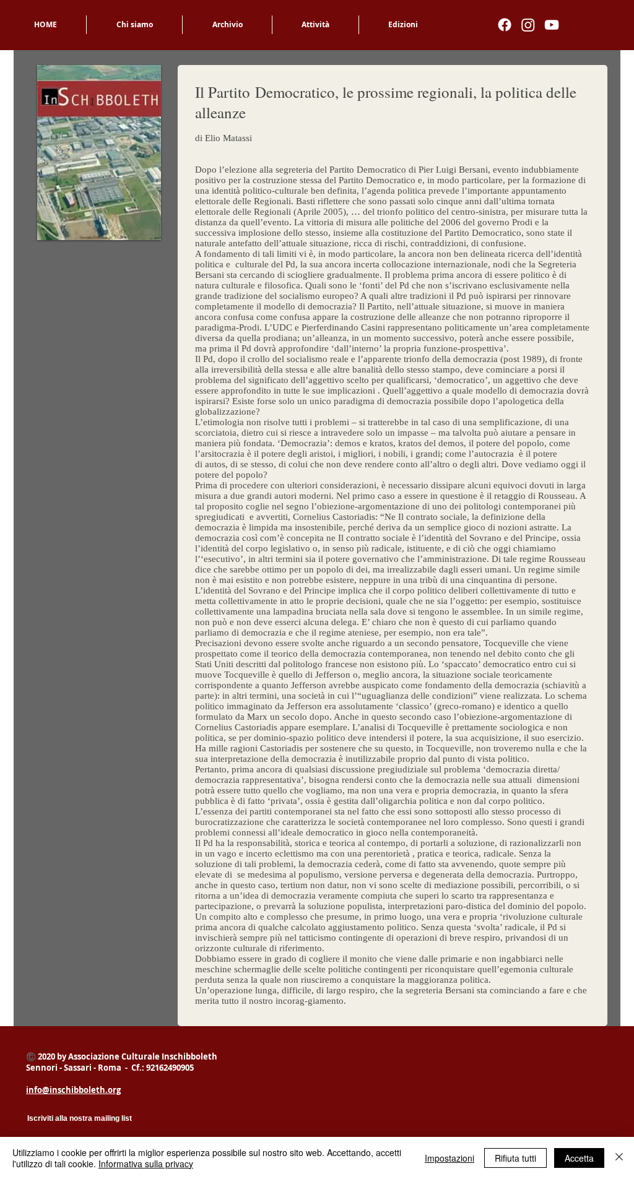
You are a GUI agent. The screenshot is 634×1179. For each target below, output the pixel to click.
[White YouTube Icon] (551, 24)
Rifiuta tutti (515, 1158)
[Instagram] (528, 24)
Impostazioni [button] (449, 1158)
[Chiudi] (619, 1158)
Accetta (579, 1158)
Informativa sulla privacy (145, 1163)
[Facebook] (504, 24)
